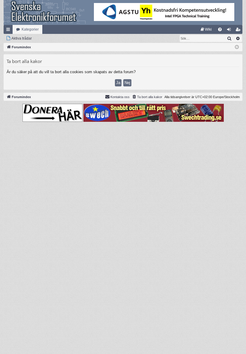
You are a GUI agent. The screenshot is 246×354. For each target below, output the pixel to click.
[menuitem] (206, 29)
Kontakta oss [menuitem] (120, 97)
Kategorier (30, 29)
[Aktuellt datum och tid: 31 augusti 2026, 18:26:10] (237, 47)
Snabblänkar (9, 30)
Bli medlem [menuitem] (239, 30)
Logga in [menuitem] (230, 30)
